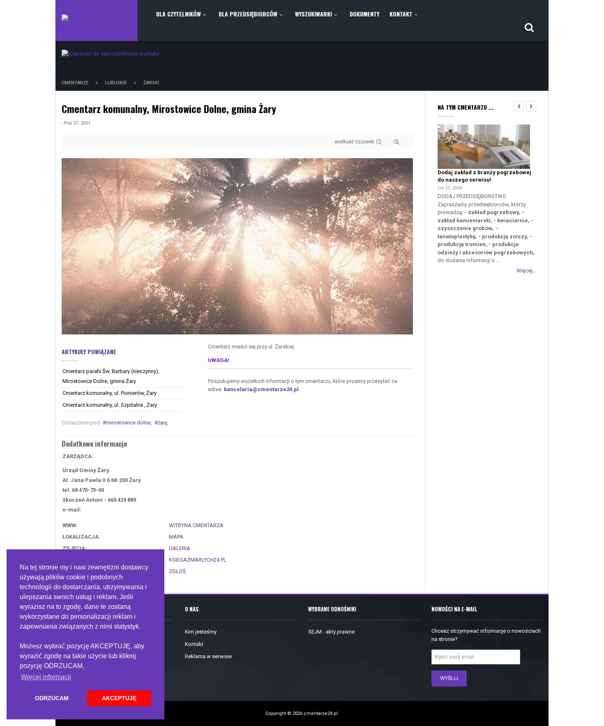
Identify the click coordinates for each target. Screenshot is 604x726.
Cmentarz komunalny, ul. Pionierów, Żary (109, 393)
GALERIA (179, 548)
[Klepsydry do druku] (110, 53)
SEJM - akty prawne (331, 632)
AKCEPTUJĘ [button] (119, 698)
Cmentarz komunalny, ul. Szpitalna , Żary (109, 405)
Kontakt (194, 644)
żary (162, 422)
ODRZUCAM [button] (52, 698)
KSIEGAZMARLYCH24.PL (197, 560)
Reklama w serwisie (208, 656)
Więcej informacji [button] (46, 676)
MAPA (176, 537)
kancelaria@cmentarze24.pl (261, 389)
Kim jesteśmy (201, 632)
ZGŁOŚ (177, 571)
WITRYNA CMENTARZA (196, 525)
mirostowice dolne (128, 422)
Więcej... (526, 270)
